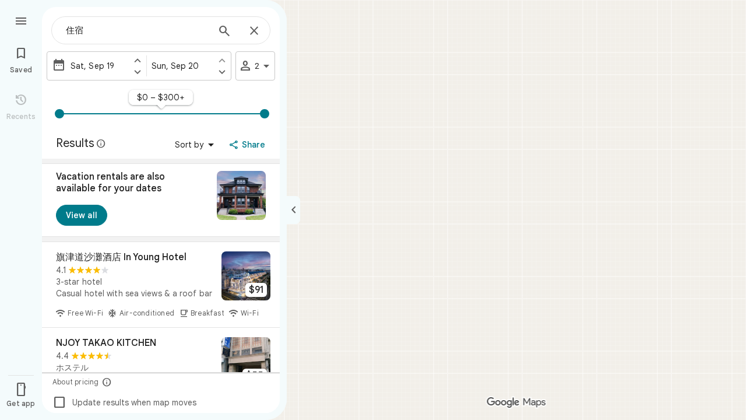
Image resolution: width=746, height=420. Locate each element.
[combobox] (137, 30)
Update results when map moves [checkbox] (124, 403)
